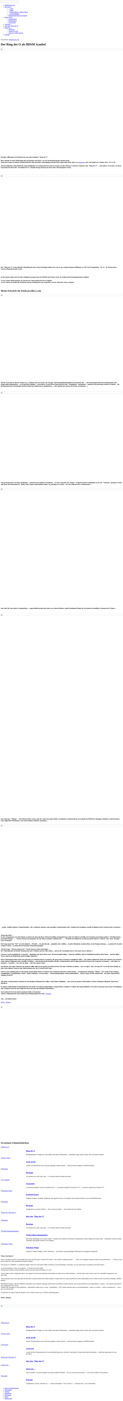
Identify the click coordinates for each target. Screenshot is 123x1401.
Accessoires (30, 1184)
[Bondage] (4, 1169)
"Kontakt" (48, 993)
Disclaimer (8, 1395)
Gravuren (30, 1349)
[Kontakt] (4, 1376)
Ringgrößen (8, 1390)
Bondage (29, 1173)
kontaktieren (81, 162)
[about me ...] (5, 1365)
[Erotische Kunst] (6, 1191)
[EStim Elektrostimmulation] (10, 1231)
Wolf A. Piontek (6, 1002)
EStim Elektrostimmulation (37, 1235)
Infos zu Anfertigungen (12, 1388)
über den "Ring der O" (35, 1216)
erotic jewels (30, 1162)
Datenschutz (8, 1398)
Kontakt (29, 1380)
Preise (6, 1397)
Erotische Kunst (32, 1195)
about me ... (30, 1369)
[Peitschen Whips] (7, 1244)
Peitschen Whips (32, 1248)
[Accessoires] (5, 1180)
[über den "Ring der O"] (8, 1212)
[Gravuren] (4, 1344)
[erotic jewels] (5, 1158)
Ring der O (30, 1151)
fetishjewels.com (14, 39)
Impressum (8, 1393)
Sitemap (7, 1391)
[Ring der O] (5, 1147)
